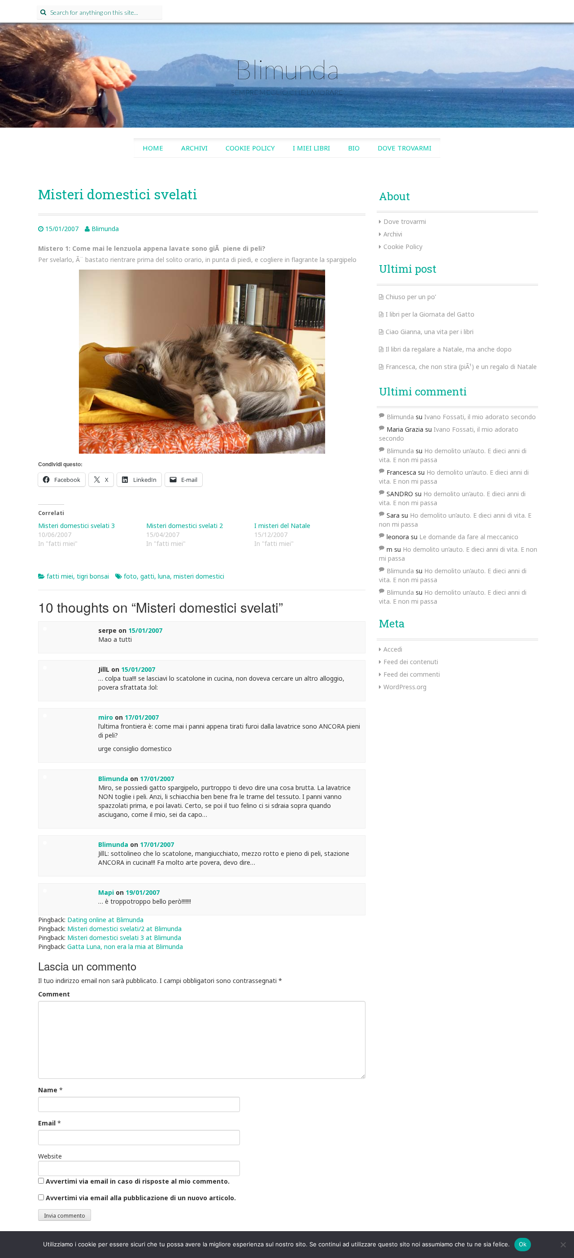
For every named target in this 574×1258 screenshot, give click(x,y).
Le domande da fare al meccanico (468, 536)
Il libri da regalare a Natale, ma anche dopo (449, 349)
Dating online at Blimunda (105, 919)
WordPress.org (404, 687)
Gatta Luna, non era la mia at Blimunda (125, 946)
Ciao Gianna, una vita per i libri (430, 331)
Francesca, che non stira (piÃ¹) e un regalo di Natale (461, 366)
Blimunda (287, 69)
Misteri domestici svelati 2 (184, 525)
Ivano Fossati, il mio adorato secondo (480, 416)
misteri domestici (199, 576)
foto (130, 576)
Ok (523, 1244)
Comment (54, 994)
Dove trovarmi (404, 147)
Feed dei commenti (411, 674)
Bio (354, 147)
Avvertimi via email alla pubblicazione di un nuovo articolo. (141, 1198)
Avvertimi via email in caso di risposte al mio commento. (138, 1181)
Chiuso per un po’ (411, 296)
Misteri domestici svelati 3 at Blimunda (124, 937)
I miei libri (311, 147)
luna (164, 576)
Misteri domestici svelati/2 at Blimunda (124, 928)
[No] (562, 1244)
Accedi (392, 649)
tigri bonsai (93, 576)
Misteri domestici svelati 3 (76, 525)
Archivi (194, 147)
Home (153, 147)
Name (47, 1090)
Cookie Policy (250, 147)
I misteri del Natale (282, 525)
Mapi (106, 892)
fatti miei (60, 576)
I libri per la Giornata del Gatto (430, 314)
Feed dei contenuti (410, 661)
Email (47, 1123)
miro (105, 717)
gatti (147, 576)
